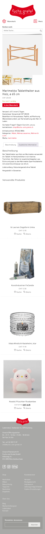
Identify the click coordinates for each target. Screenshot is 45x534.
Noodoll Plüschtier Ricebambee (22, 401)
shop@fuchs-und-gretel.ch (23, 127)
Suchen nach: (7, 27)
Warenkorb (11, 21)
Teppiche (5, 486)
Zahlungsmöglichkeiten (33, 486)
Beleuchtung (7, 484)
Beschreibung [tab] (10, 144)
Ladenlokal (6, 508)
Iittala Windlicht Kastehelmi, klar (22, 343)
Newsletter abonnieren (13, 520)
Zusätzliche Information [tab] (28, 144)
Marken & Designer (9, 506)
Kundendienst (29, 474)
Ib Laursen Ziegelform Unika (22, 227)
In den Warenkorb (11, 105)
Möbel (14, 133)
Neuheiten (6, 479)
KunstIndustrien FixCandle (22, 285)
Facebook (4, 466)
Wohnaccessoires (23, 133)
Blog (15, 466)
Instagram (9, 466)
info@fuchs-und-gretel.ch (12, 444)
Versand (27, 479)
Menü (40, 21)
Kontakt (5, 510)
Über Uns (6, 498)
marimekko (12, 138)
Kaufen (19, 234)
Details (28, 234)
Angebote (6, 491)
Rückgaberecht (30, 482)
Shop (4, 474)
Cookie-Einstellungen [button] (32, 489)
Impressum (28, 484)
